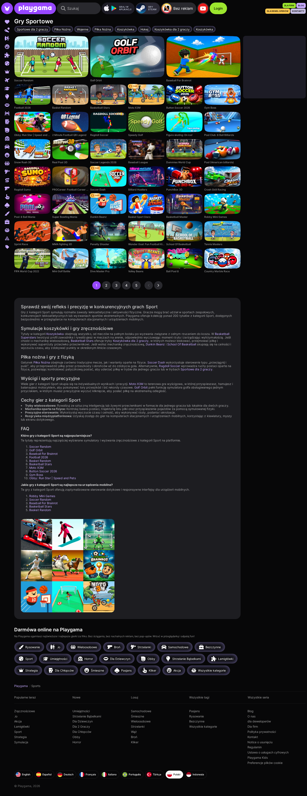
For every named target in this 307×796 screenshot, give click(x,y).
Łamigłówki (21, 726)
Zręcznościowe (24, 711)
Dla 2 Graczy (81, 726)
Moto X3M (136, 384)
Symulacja (21, 742)
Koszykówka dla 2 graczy (131, 340)
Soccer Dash (156, 362)
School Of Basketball (181, 344)
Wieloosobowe (141, 721)
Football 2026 (38, 457)
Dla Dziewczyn (82, 721)
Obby (76, 737)
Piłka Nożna (41, 362)
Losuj (134, 697)
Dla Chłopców (81, 731)
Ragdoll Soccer (169, 366)
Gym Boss (36, 474)
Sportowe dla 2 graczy (196, 369)
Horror (76, 742)
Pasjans (194, 711)
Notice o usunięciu (260, 742)
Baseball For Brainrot (43, 453)
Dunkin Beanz (155, 344)
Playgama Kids (257, 757)
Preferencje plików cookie (265, 763)
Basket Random (40, 461)
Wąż (134, 731)
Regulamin (254, 747)
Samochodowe (141, 711)
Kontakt (252, 737)
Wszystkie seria (258, 697)
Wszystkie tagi (199, 697)
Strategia (20, 737)
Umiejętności (81, 711)
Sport (18, 731)
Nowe (76, 697)
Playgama (21, 686)
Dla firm (252, 726)
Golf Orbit (141, 387)
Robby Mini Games (42, 496)
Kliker (134, 742)
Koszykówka (55, 334)
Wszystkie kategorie (203, 726)
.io (15, 716)
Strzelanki (138, 726)
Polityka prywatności (261, 731)
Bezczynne (196, 721)
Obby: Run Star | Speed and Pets (52, 478)
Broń (134, 737)
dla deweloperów (259, 721)
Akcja (18, 721)
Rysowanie (196, 716)
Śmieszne (137, 716)
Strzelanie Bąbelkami (86, 716)
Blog (250, 711)
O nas (251, 716)
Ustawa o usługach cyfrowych (268, 752)
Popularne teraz (25, 697)
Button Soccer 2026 (43, 471)
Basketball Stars (82, 340)
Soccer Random (40, 446)
